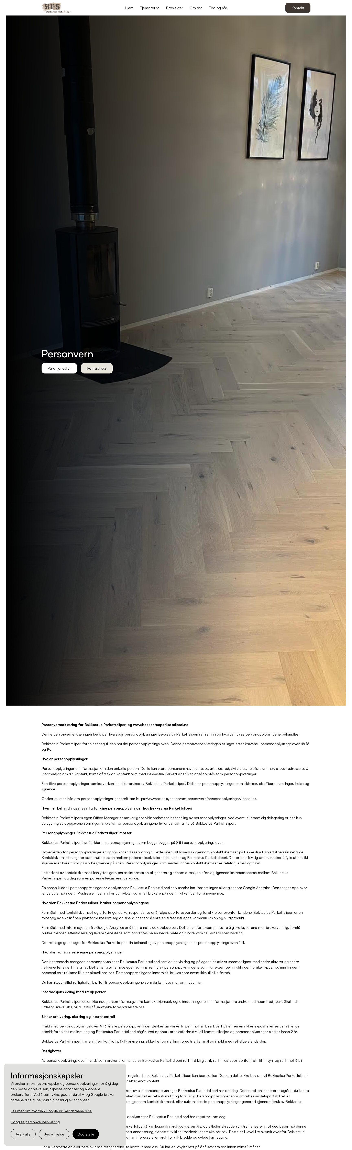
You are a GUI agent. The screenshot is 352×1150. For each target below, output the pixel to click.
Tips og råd (218, 8)
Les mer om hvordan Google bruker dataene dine (51, 1111)
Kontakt (298, 8)
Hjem (129, 8)
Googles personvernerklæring (35, 1122)
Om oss (196, 8)
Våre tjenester (59, 368)
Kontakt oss (97, 368)
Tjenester (147, 8)
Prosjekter (174, 8)
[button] (150, 7)
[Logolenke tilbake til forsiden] (57, 7)
